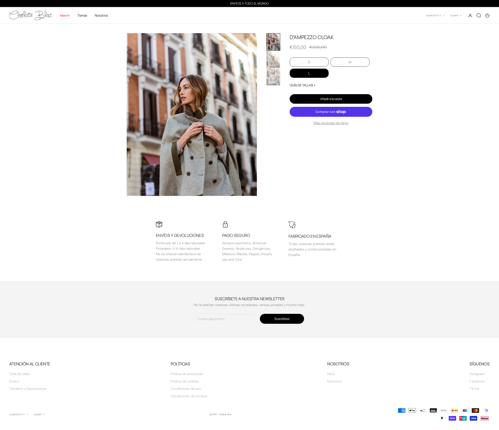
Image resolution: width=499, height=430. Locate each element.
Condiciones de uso (186, 389)
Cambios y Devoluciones (28, 389)
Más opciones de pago (330, 123)
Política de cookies (185, 381)
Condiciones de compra (189, 396)
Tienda (82, 15)
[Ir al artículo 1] (273, 42)
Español (454, 15)
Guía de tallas (19, 374)
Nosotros (101, 15)
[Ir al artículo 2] (273, 59)
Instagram (477, 374)
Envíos (14, 381)
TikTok (474, 389)
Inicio (331, 374)
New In (65, 15)
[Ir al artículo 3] (273, 77)
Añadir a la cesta (331, 99)
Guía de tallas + (303, 85)
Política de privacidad (187, 374)
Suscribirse (281, 319)
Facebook (477, 381)
